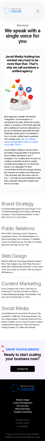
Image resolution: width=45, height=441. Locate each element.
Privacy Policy (22, 423)
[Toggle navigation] (37, 11)
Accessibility (22, 426)
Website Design (22, 400)
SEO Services (22, 406)
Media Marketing (22, 409)
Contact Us (22, 369)
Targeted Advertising (22, 412)
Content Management (22, 403)
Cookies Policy (23, 420)
